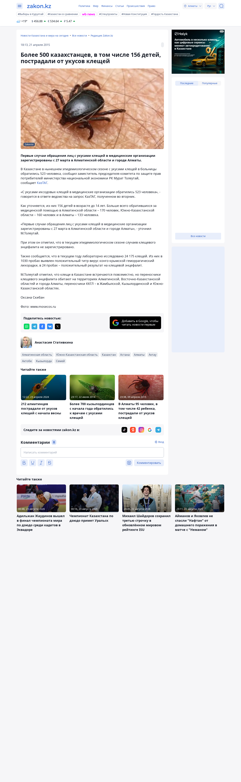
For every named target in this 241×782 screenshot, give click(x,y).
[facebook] (42, 326)
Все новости (79, 35)
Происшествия (136, 6)
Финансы (107, 6)
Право (151, 6)
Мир (95, 6)
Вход (161, 442)
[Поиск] (221, 6)
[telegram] (34, 326)
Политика (84, 6)
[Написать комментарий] (92, 452)
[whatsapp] (26, 326)
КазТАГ (42, 183)
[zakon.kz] (39, 6)
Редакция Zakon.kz (102, 35)
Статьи (119, 6)
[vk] (50, 326)
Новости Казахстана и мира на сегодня (44, 35)
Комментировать (149, 463)
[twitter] (58, 326)
